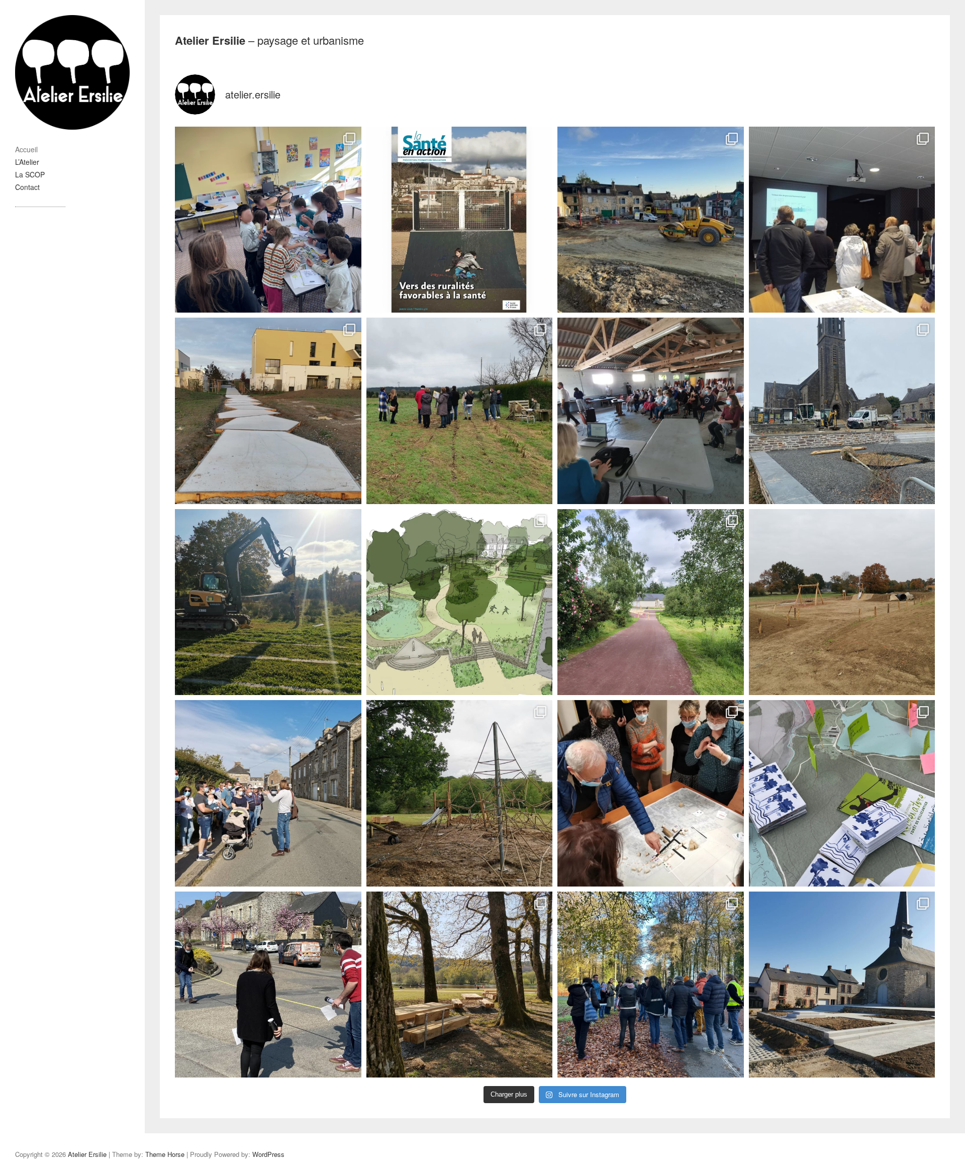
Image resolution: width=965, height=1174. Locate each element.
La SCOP (30, 174)
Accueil (26, 149)
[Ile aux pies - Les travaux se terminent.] (459, 985)
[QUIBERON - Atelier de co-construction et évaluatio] (842, 220)
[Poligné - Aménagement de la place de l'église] (842, 985)
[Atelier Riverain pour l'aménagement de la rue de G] (268, 793)
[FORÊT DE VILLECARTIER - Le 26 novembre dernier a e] (650, 985)
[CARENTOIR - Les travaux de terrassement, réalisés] (650, 220)
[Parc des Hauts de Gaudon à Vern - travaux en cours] (842, 602)
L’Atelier (27, 162)
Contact (27, 187)
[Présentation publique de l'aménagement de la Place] (650, 411)
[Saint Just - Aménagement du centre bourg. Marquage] (268, 985)
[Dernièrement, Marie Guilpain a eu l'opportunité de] (459, 220)
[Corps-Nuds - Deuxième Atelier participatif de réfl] (650, 793)
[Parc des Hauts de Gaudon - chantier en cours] (268, 602)
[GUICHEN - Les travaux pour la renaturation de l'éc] (268, 220)
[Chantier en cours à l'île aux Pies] (459, 793)
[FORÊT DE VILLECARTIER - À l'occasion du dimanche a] (842, 793)
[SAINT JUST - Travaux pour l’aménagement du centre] (842, 411)
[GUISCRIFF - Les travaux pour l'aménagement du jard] (459, 602)
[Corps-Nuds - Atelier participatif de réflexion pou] (459, 411)
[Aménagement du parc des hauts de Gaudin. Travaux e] (268, 411)
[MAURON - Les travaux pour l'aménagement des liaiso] (650, 602)
